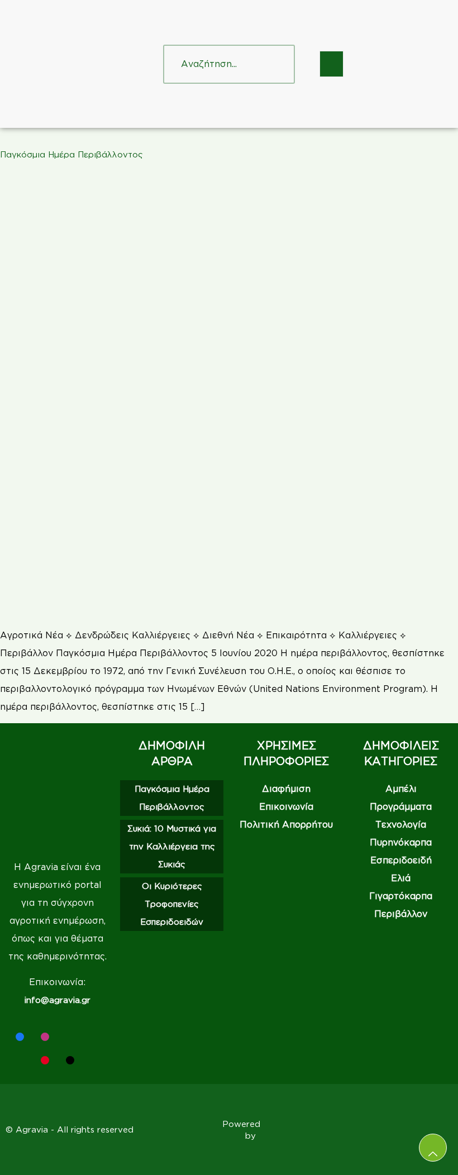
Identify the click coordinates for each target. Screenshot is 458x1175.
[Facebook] (20, 1037)
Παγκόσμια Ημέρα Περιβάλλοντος (71, 154)
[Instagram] (45, 1037)
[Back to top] (433, 1148)
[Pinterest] (45, 1060)
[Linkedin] (70, 1037)
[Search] (275, 64)
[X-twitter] (95, 1037)
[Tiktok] (70, 1060)
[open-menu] (331, 64)
